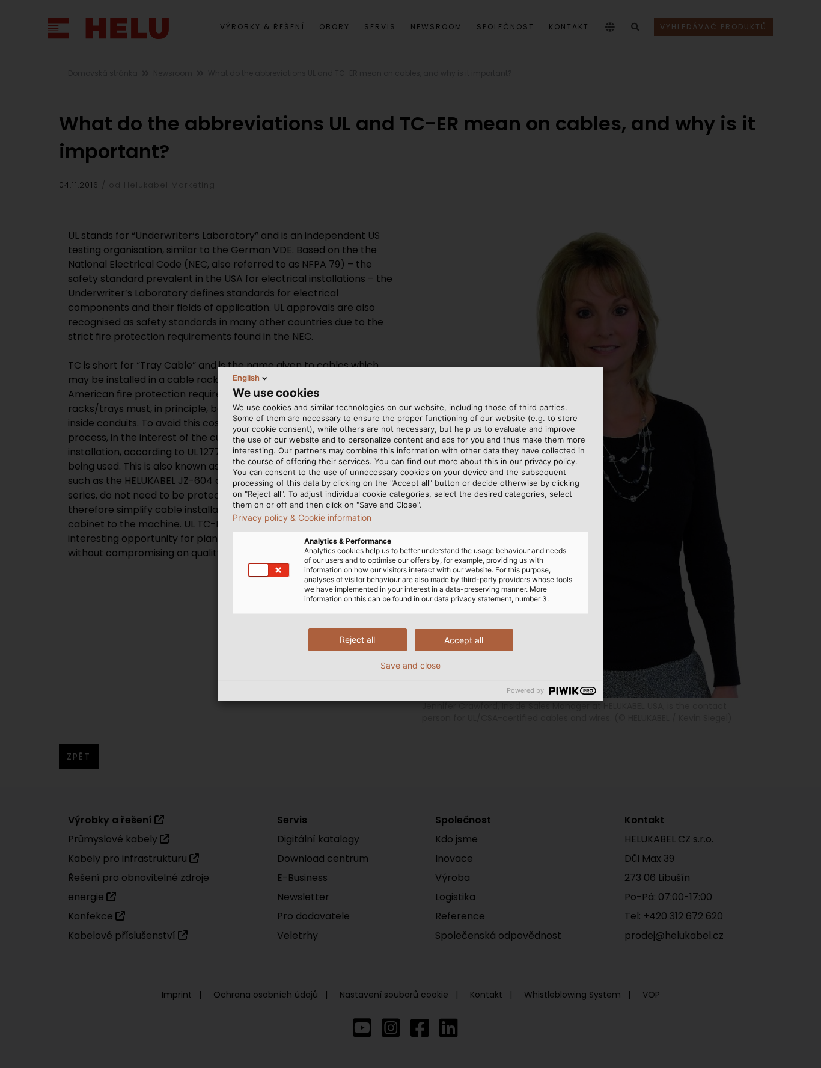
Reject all (357, 639)
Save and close (410, 666)
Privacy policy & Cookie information (302, 518)
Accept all (463, 640)
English (246, 377)
